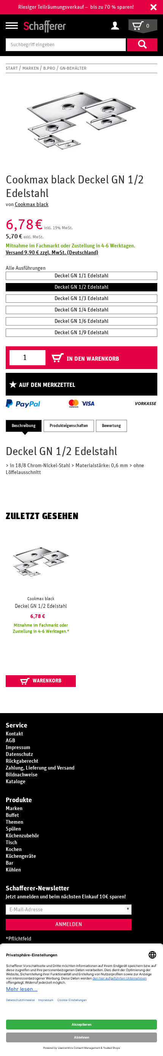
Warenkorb (46, 681)
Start (12, 68)
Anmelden (68, 924)
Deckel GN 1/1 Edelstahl (81, 275)
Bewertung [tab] (111, 426)
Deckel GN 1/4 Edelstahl (81, 310)
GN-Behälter (73, 68)
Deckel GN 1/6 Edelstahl (81, 321)
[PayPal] (23, 403)
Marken (31, 68)
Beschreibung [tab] (24, 426)
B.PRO (49, 68)
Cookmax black (32, 204)
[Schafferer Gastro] (45, 26)
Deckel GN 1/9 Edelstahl (81, 332)
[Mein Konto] (117, 26)
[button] (153, 7)
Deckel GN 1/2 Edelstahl (81, 287)
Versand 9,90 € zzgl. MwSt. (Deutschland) (52, 252)
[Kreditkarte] (81, 403)
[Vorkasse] (145, 403)
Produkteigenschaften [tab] (69, 426)
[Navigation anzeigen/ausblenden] (12, 25)
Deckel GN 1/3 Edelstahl (81, 298)
